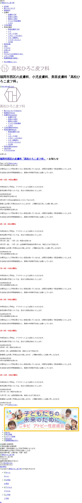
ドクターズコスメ (14, 40)
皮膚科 (10, 115)
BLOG (6, 52)
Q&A (6, 46)
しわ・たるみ (13, 33)
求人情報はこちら (10, 62)
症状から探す (13, 17)
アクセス (7, 48)
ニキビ (10, 23)
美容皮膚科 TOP (14, 29)
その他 (10, 42)
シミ (9, 31)
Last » (16, 163)
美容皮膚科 (10, 129)
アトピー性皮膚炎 (14, 21)
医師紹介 (7, 10)
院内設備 (7, 44)
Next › (12, 163)
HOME (6, 6)
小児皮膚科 (8, 25)
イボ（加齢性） (13, 38)
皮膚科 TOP (12, 14)
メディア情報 (9, 56)
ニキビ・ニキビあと (15, 35)
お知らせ (7, 50)
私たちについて (9, 8)
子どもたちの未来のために (13, 54)
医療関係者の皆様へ (11, 58)
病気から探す (13, 19)
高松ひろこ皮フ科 (15, 469)
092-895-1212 (7, 463)
